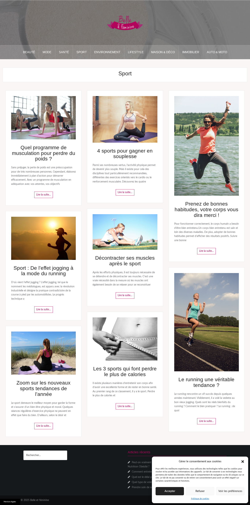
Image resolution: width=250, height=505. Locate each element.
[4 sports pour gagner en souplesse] (125, 119)
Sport (82, 52)
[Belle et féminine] (125, 22)
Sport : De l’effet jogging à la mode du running (43, 271)
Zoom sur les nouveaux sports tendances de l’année (43, 388)
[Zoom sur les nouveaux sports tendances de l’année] (43, 353)
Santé (64, 52)
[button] (243, 461)
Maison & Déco (163, 52)
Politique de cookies (200, 499)
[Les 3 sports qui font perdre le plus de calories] (125, 339)
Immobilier (190, 52)
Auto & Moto (217, 52)
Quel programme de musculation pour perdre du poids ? (43, 153)
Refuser (200, 491)
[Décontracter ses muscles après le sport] (125, 232)
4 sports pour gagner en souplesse (125, 153)
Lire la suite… (43, 194)
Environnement (107, 52)
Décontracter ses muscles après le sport (125, 260)
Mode (47, 52)
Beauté (29, 52)
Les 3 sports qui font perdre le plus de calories (125, 371)
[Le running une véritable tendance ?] (206, 322)
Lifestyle (136, 52)
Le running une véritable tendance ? (206, 382)
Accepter (170, 491)
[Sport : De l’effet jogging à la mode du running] (43, 238)
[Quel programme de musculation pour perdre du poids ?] (43, 117)
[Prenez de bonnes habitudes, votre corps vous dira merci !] (206, 145)
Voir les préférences (230, 491)
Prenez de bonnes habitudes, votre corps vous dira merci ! (206, 209)
